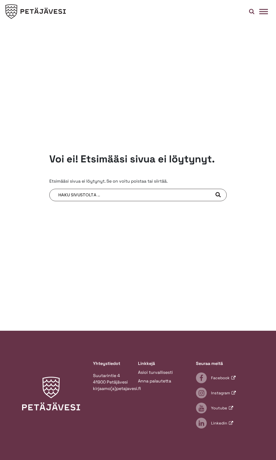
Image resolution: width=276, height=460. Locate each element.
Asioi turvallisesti (155, 372)
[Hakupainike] (251, 11)
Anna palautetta (154, 381)
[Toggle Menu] (263, 11)
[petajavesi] (35, 11)
